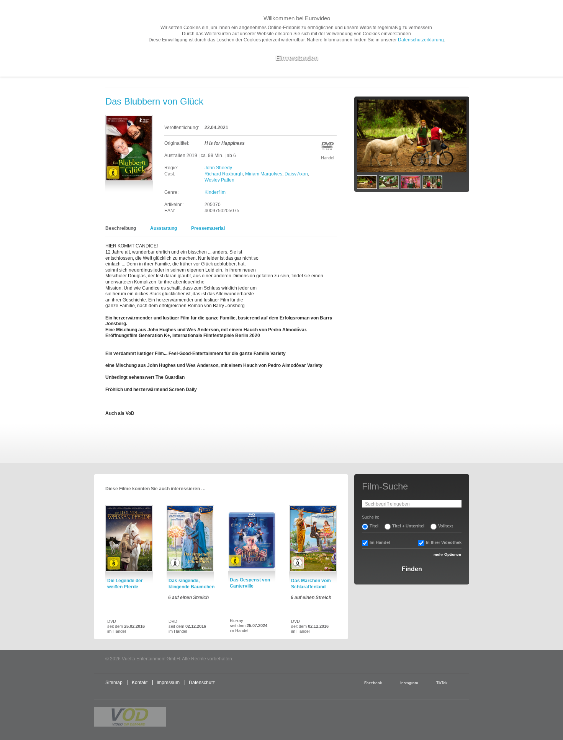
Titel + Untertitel (408, 526)
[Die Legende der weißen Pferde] (129, 538)
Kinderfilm (215, 192)
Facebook (373, 683)
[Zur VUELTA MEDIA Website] (412, 659)
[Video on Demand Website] (130, 717)
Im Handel (380, 542)
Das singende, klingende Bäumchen (191, 583)
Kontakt (139, 682)
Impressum (168, 682)
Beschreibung (120, 228)
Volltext (445, 526)
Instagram (409, 683)
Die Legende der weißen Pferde (125, 583)
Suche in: (370, 517)
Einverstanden (297, 58)
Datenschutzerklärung (421, 40)
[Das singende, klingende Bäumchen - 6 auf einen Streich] (190, 538)
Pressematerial (208, 228)
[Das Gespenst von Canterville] (251, 541)
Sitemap (114, 682)
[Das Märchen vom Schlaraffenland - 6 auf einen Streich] (313, 538)
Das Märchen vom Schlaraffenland (311, 583)
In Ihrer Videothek (444, 542)
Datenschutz (202, 682)
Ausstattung (163, 228)
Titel (374, 526)
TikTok (441, 683)
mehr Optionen (447, 554)
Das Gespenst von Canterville (250, 583)
